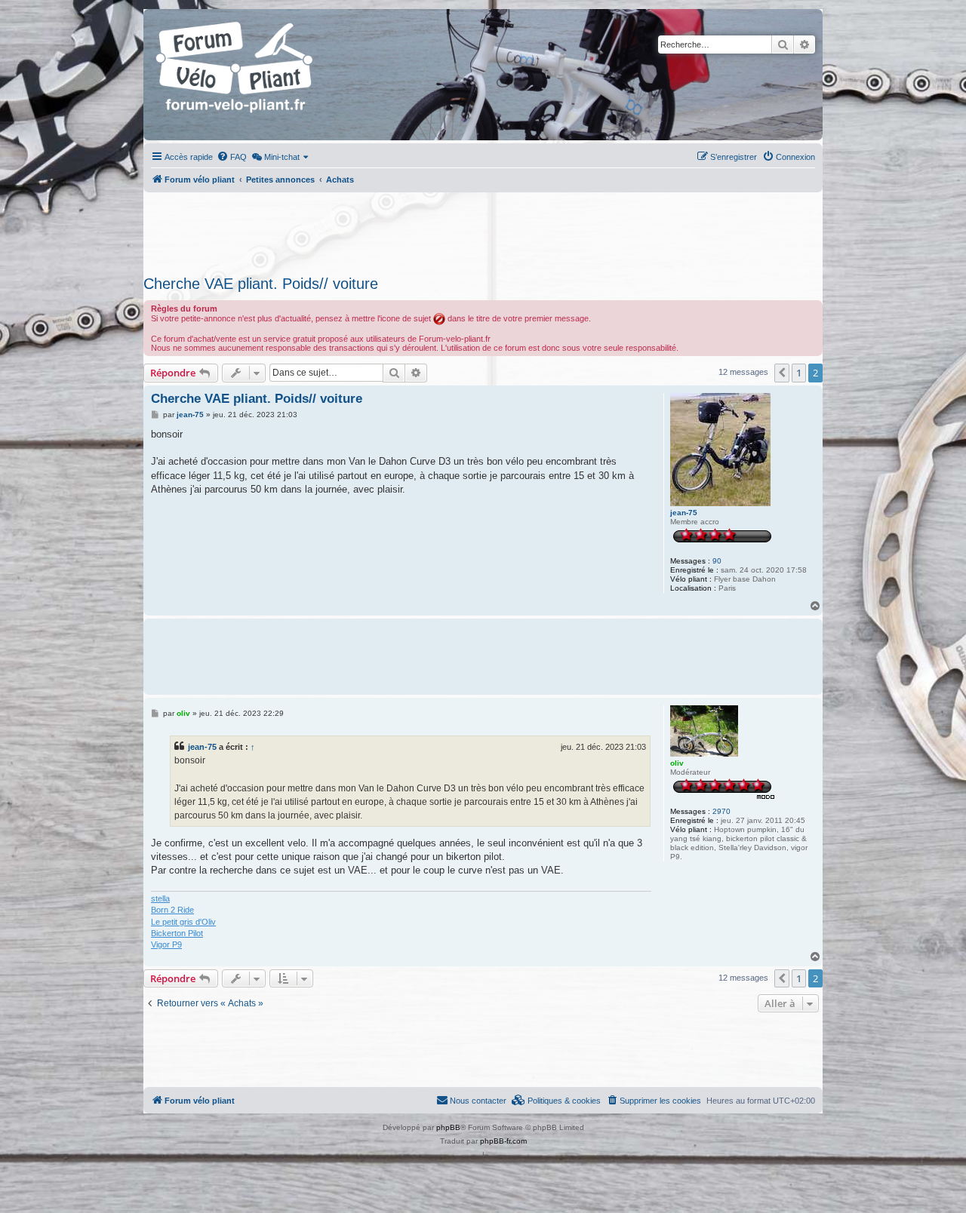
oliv (677, 763)
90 (716, 561)
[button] (781, 373)
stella (160, 898)
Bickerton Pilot (177, 933)
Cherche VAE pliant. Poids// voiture (260, 283)
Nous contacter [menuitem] (478, 1100)
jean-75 (683, 512)
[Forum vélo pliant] (235, 75)
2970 (721, 811)
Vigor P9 (166, 944)
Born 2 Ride (172, 909)
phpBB (448, 1127)
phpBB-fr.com (503, 1141)
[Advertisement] (483, 229)
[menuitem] (232, 157)
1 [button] (798, 372)
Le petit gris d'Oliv (183, 921)
